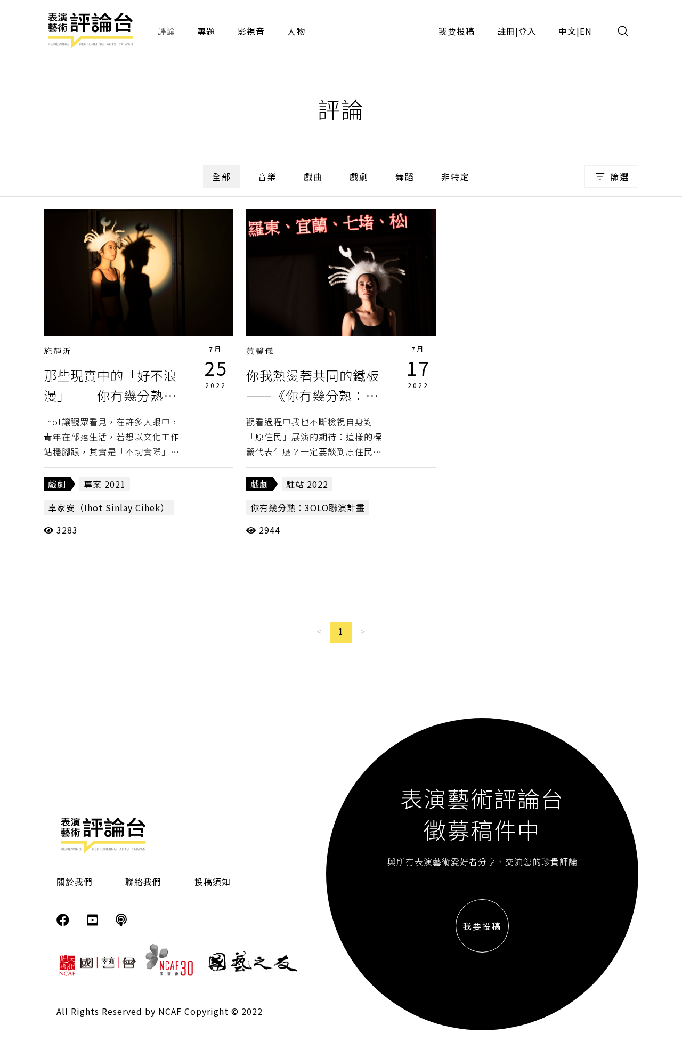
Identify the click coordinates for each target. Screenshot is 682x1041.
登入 (527, 31)
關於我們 (74, 881)
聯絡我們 (143, 881)
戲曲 (313, 176)
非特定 (455, 176)
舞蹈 (405, 176)
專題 (206, 31)
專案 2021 (105, 484)
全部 (221, 176)
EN (586, 31)
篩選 (619, 176)
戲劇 (359, 176)
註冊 (506, 31)
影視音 (251, 31)
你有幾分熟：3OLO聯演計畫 (307, 507)
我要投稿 (457, 31)
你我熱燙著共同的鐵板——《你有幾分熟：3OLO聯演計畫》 (312, 395)
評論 (166, 31)
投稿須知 (212, 881)
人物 (296, 31)
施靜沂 (58, 350)
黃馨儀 (260, 350)
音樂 (267, 176)
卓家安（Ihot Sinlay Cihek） (108, 507)
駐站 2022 (307, 484)
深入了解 (138, 272)
